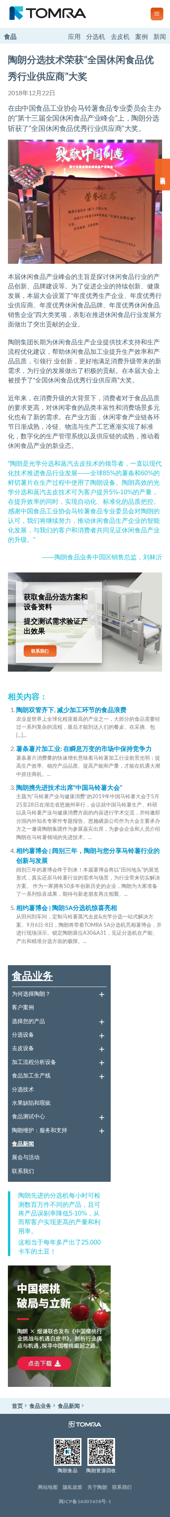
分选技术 (23, 1089)
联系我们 (23, 1171)
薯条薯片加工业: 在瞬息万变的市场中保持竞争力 (84, 748)
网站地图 (48, 1487)
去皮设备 (23, 1048)
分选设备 (23, 1034)
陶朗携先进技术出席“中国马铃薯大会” (69, 787)
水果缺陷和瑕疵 (31, 1102)
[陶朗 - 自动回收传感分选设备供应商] (72, 13)
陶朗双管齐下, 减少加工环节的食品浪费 (71, 709)
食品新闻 (23, 1143)
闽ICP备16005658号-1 (85, 1501)
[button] (157, 14)
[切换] (101, 993)
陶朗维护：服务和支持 (39, 1130)
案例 (141, 36)
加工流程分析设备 (34, 1061)
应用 (74, 36)
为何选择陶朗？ (31, 993)
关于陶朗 (97, 1487)
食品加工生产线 (31, 1075)
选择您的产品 (28, 1021)
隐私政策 (73, 1487)
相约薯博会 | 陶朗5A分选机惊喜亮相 (66, 907)
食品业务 (32, 975)
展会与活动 (26, 1157)
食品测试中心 (28, 1116)
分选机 (95, 36)
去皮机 (120, 36)
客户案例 (23, 1007)
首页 (17, 1405)
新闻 (159, 36)
